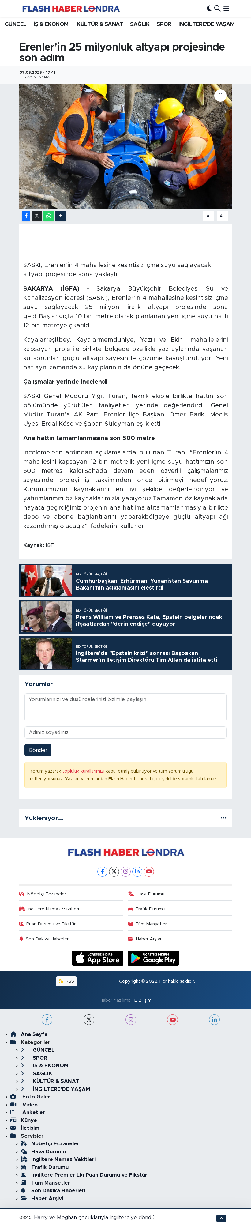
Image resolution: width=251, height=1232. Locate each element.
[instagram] (131, 1019)
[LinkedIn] (137, 872)
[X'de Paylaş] (37, 216)
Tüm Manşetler (151, 924)
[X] (114, 872)
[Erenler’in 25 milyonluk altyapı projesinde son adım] (125, 146)
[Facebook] (102, 872)
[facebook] (47, 1019)
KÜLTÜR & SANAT (100, 24)
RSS (69, 981)
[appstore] (98, 958)
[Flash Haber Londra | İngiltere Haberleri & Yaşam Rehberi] (70, 8)
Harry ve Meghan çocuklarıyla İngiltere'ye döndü (94, 1217)
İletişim (30, 1128)
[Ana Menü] (226, 8)
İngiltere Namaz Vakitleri (53, 909)
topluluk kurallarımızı (84, 771)
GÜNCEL (15, 24)
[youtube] (172, 1019)
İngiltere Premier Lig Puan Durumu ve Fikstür (89, 1174)
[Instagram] (126, 872)
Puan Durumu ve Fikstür (51, 924)
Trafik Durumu (150, 909)
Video (29, 1104)
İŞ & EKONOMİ (52, 24)
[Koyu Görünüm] (209, 8)
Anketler (33, 1112)
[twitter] (89, 1019)
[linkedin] (214, 1019)
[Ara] (217, 8)
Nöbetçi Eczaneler (46, 894)
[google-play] (153, 958)
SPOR (164, 24)
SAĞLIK (139, 24)
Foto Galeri (36, 1096)
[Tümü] (224, 818)
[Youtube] (149, 872)
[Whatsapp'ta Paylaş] (48, 216)
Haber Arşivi (148, 939)
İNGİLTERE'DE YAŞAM (206, 24)
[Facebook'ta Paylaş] (26, 216)
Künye (29, 1120)
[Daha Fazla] (60, 216)
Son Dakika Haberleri (47, 939)
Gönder (38, 750)
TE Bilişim (141, 1000)
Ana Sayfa (34, 1034)
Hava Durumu (150, 894)
